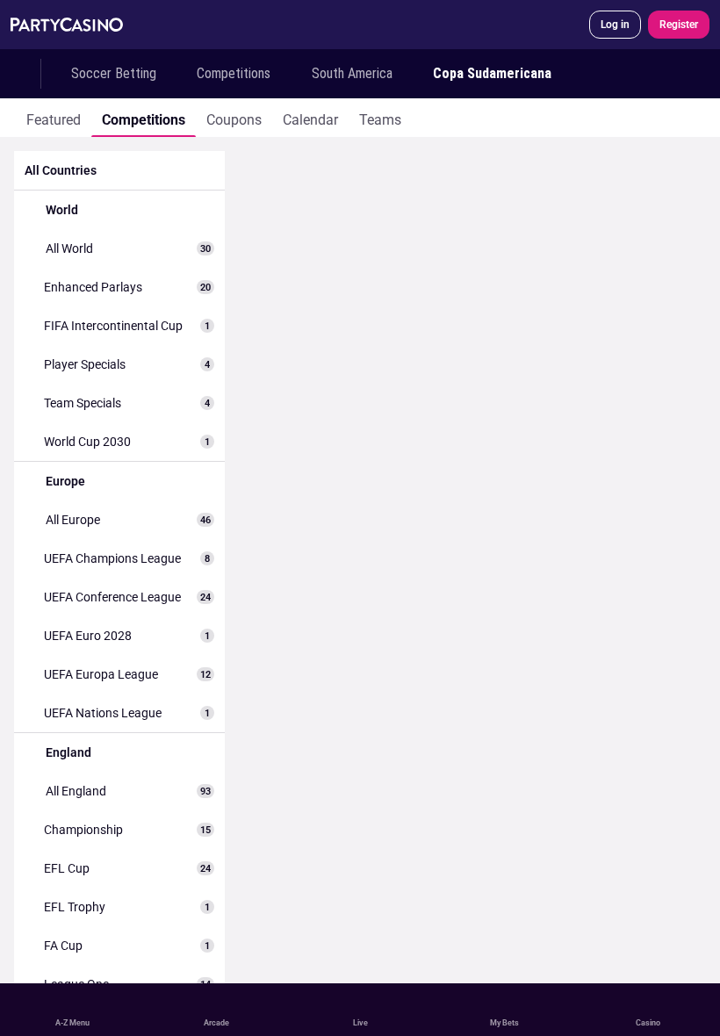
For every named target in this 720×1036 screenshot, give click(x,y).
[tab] (53, 117)
